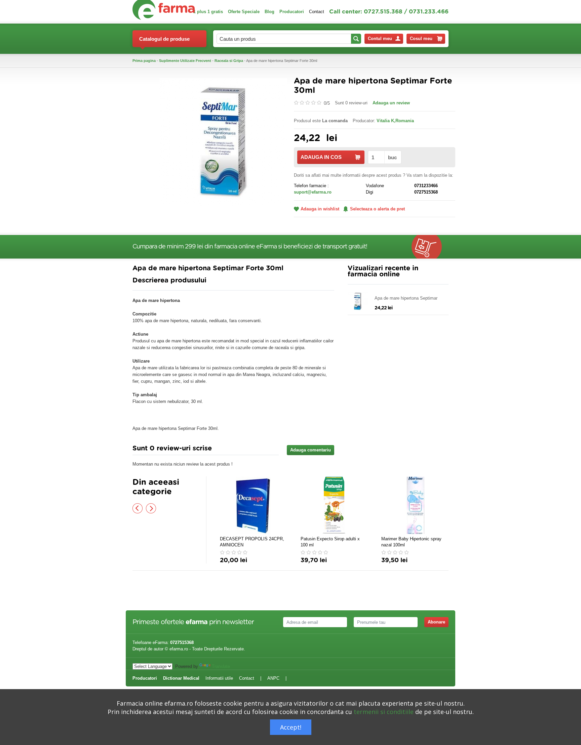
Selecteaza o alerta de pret (377, 208)
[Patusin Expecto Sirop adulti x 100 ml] (334, 505)
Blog (269, 11)
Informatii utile (219, 678)
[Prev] (137, 508)
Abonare (436, 621)
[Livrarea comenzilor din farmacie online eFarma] (430, 247)
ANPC (273, 678)
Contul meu (380, 38)
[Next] (151, 508)
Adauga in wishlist (320, 208)
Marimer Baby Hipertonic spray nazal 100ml (411, 541)
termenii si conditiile (384, 712)
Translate (221, 666)
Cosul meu (421, 38)
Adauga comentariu (310, 449)
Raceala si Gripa (229, 61)
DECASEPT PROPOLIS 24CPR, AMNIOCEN (252, 541)
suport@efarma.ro (313, 192)
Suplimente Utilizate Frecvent (185, 61)
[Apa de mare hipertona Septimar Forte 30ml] (223, 141)
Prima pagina (144, 61)
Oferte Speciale (244, 11)
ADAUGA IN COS (321, 157)
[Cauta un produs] (356, 39)
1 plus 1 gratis (208, 11)
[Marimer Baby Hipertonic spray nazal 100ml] (415, 505)
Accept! (290, 727)
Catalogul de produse (164, 39)
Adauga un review (391, 102)
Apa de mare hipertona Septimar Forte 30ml (406, 298)
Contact (316, 11)
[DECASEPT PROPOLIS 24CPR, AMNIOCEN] (253, 505)
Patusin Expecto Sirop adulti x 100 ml (330, 541)
